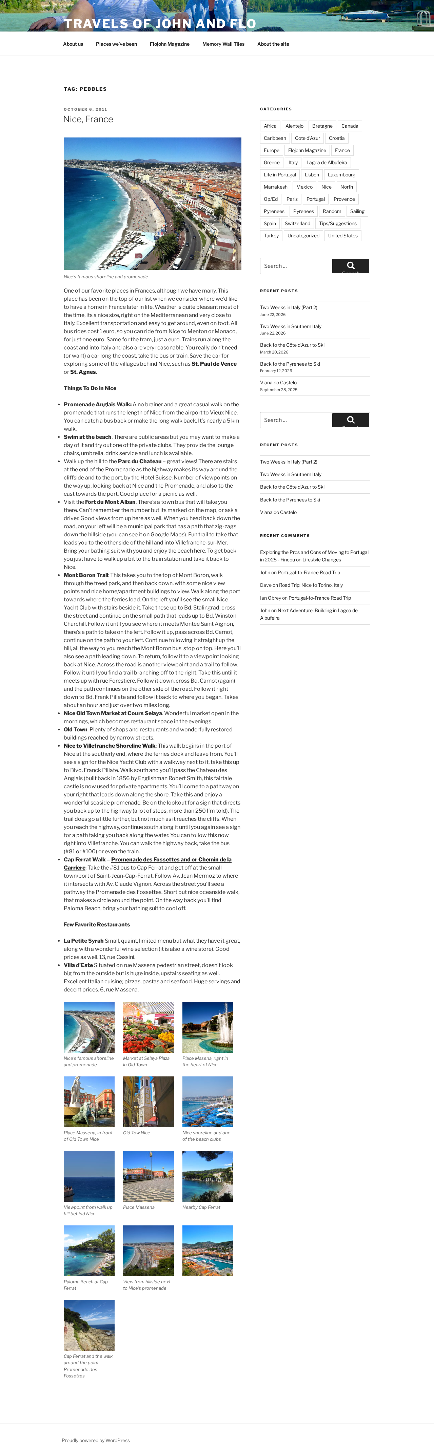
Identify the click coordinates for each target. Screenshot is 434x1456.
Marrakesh (276, 187)
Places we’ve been (116, 44)
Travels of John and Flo (160, 23)
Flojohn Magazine (170, 44)
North (346, 187)
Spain (270, 223)
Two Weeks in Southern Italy (290, 326)
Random (332, 211)
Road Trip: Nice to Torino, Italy (311, 585)
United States (343, 235)
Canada (349, 126)
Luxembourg (341, 174)
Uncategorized (303, 235)
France (342, 150)
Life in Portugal (280, 174)
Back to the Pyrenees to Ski (290, 364)
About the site (273, 44)
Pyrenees (274, 211)
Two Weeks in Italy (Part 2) (288, 307)
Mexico (304, 187)
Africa (270, 126)
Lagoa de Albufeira (327, 162)
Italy (293, 162)
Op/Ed (271, 199)
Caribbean (275, 138)
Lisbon (312, 174)
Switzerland (297, 223)
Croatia (337, 138)
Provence (344, 199)
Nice (326, 187)
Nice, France (88, 119)
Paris (292, 199)
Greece (272, 162)
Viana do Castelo (278, 382)
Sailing (357, 211)
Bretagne (322, 126)
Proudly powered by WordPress (96, 1440)
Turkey (271, 235)
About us (73, 44)
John (265, 572)
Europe (271, 150)
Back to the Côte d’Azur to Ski (292, 345)
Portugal (316, 199)
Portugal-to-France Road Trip (309, 572)
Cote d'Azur (307, 138)
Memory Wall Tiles (223, 44)
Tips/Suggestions (338, 223)
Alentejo (294, 126)
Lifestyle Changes (321, 559)
